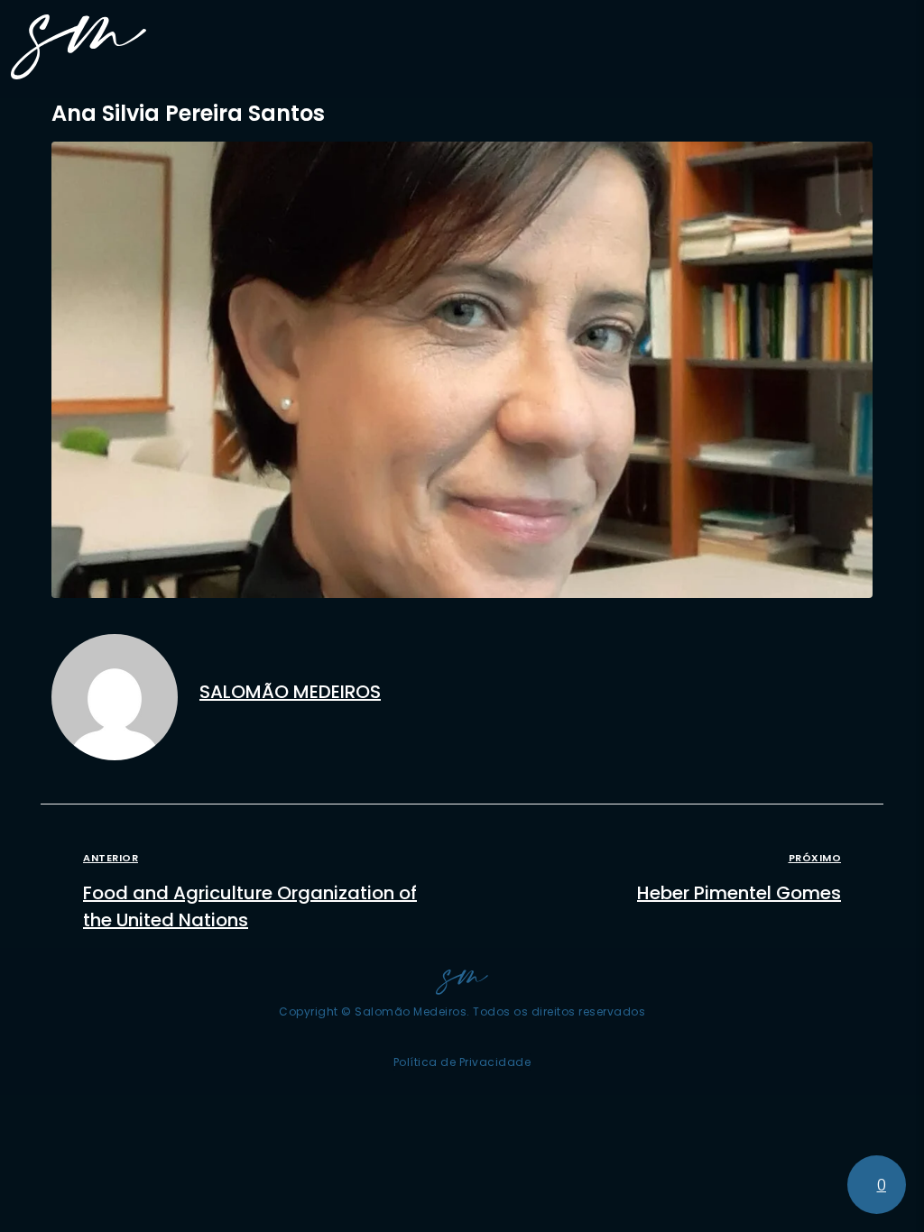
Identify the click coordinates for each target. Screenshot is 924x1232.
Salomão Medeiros (290, 691)
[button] (897, 47)
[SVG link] (78, 47)
